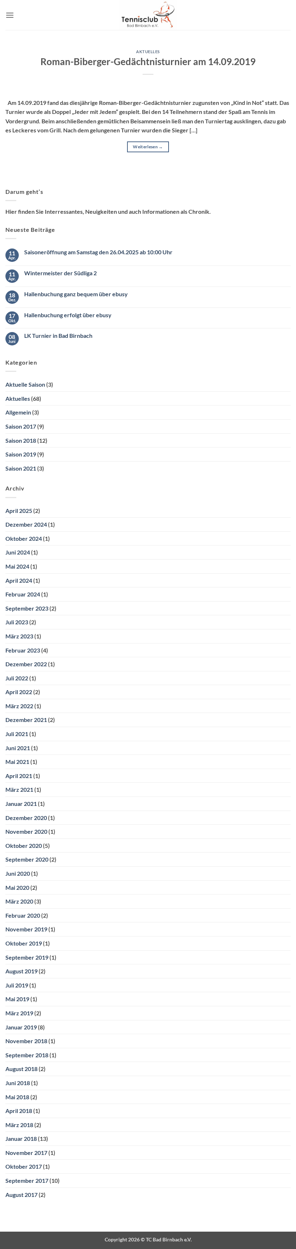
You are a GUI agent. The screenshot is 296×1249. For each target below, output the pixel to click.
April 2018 (18, 1110)
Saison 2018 (20, 440)
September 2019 (26, 957)
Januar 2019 (21, 1027)
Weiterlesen (148, 146)
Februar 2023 (22, 650)
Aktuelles (148, 51)
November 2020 (26, 831)
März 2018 (19, 1124)
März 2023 (19, 636)
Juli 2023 (16, 622)
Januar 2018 (21, 1138)
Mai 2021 (17, 761)
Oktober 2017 (23, 1166)
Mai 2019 (17, 998)
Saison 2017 (20, 426)
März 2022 (19, 705)
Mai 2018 (17, 1096)
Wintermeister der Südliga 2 (60, 272)
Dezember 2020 (26, 817)
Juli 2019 (16, 985)
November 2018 (26, 1040)
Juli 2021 (16, 733)
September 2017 (26, 1180)
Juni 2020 (17, 873)
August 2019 (21, 971)
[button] (9, 15)
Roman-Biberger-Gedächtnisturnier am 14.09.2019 (148, 61)
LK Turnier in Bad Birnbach (58, 335)
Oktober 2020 (23, 845)
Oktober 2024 (23, 538)
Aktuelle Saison (25, 384)
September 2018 (26, 1055)
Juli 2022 (16, 678)
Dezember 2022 (26, 663)
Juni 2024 (17, 552)
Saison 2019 (20, 454)
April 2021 (18, 775)
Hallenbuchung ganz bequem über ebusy (76, 293)
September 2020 (26, 859)
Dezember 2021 (26, 719)
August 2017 (21, 1194)
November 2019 (26, 929)
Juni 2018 (17, 1082)
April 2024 (18, 580)
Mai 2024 (17, 566)
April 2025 (18, 510)
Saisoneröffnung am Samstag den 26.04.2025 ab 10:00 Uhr (98, 251)
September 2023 (26, 608)
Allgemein (18, 412)
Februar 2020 (22, 915)
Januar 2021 (21, 803)
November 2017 (26, 1152)
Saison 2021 (20, 468)
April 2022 (18, 691)
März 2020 (19, 901)
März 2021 (19, 789)
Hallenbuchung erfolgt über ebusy (68, 314)
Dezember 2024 (26, 524)
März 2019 (19, 1013)
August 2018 (21, 1068)
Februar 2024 (22, 594)
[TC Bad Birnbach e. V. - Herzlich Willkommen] (148, 15)
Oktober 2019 (23, 943)
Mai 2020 (17, 887)
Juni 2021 (17, 747)
